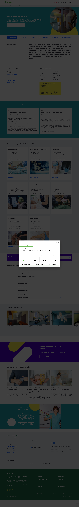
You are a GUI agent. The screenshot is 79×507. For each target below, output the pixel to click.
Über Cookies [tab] (53, 245)
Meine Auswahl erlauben (39, 264)
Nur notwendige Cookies (26, 264)
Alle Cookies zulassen (52, 264)
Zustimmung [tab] (26, 245)
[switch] (34, 260)
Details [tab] (39, 245)
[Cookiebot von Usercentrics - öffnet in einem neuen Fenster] (55, 242)
